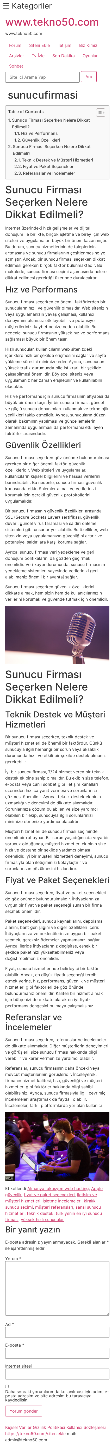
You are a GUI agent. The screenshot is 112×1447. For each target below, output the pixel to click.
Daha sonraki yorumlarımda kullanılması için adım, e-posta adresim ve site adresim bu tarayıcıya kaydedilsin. (57, 1396)
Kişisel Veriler (18, 1427)
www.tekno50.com (52, 22)
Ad (9, 1324)
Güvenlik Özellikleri (41, 140)
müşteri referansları (54, 1207)
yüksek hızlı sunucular (42, 1219)
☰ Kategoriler (27, 5)
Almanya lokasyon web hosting (58, 1188)
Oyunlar (90, 55)
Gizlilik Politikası (49, 1427)
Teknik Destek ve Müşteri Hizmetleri (57, 160)
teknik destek (40, 1213)
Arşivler (16, 55)
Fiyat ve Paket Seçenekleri (48, 166)
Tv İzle (38, 55)
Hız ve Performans (39, 133)
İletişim (64, 45)
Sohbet (16, 66)
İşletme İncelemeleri (62, 1200)
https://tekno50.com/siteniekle (35, 1433)
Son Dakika (63, 55)
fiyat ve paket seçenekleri (49, 1194)
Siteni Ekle (39, 45)
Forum (15, 45)
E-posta (14, 1345)
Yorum (13, 1259)
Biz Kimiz (88, 45)
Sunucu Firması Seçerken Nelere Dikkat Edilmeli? (51, 123)
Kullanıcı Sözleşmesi (86, 1427)
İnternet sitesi (18, 1366)
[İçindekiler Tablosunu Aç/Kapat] (98, 112)
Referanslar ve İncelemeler (49, 173)
